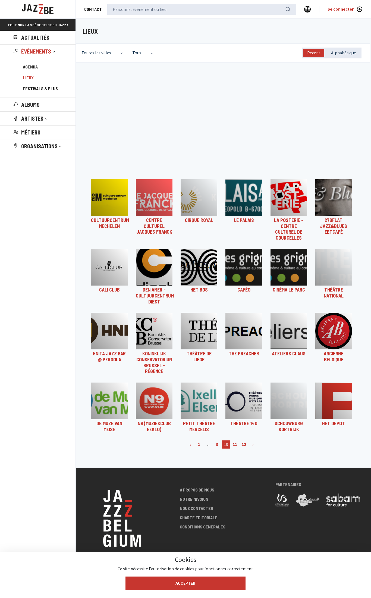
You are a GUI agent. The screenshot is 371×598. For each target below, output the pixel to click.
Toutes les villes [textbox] (96, 53)
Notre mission (194, 499)
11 (235, 444)
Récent (313, 53)
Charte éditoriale (199, 517)
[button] (35, 51)
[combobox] (102, 53)
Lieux (28, 77)
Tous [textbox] (136, 53)
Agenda (30, 66)
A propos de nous (197, 489)
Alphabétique (343, 53)
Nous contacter (196, 508)
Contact (93, 9)
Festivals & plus (40, 88)
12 (244, 444)
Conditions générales (202, 526)
